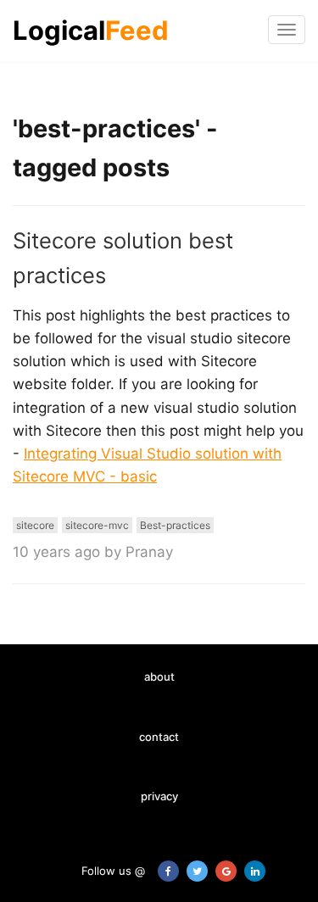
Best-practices (175, 525)
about (159, 676)
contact (159, 736)
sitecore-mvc (97, 525)
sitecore (35, 525)
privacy (159, 796)
